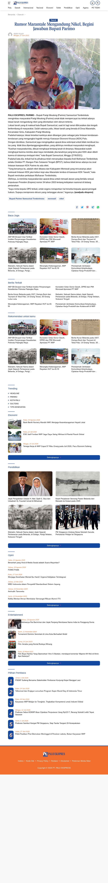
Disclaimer (65, 761)
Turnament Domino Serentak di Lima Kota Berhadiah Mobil (42, 634)
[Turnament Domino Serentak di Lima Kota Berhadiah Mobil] (12, 635)
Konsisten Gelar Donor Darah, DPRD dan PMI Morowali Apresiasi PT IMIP (52, 239)
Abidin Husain (19, 34)
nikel (61, 199)
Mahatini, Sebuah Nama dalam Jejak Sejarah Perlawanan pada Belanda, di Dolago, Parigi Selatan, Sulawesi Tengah (21, 268)
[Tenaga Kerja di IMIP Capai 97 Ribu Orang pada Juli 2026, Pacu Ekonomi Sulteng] (14, 448)
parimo (13, 397)
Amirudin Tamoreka (16, 591)
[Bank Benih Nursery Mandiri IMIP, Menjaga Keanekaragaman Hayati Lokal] (14, 424)
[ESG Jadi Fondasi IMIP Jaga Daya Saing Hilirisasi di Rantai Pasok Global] (14, 436)
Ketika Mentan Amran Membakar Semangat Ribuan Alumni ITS (34, 599)
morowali (52, 199)
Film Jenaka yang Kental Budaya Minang (35, 644)
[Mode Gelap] (92, 3)
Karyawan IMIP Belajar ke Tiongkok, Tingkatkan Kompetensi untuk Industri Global (49, 702)
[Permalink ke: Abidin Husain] (10, 34)
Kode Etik (30, 761)
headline (14, 393)
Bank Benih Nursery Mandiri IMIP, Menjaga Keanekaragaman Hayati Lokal (54, 422)
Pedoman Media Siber (81, 761)
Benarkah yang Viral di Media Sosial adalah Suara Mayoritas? (34, 563)
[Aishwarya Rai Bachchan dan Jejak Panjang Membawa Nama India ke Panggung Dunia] (14, 624)
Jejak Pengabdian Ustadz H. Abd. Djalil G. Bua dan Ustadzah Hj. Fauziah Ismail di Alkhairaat (29, 500)
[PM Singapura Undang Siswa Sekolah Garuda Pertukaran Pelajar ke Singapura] (78, 517)
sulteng (14, 404)
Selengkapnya (53, 457)
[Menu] (10, 3)
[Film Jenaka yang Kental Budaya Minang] (12, 645)
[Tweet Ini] (82, 207)
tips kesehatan (17, 407)
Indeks (20, 761)
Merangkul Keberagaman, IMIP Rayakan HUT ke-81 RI (53, 267)
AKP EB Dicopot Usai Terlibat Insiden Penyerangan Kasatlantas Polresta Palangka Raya (22, 239)
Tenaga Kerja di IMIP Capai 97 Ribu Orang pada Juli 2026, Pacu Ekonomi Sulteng (57, 446)
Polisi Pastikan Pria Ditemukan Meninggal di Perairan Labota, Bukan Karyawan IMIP (50, 734)
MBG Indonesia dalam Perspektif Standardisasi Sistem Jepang (34, 584)
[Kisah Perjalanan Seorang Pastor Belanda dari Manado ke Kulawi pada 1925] (78, 483)
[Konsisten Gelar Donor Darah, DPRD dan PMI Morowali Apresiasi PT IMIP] (54, 226)
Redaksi (54, 761)
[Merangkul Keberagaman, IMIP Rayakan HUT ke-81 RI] (54, 255)
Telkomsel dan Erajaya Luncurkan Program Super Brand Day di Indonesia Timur (48, 691)
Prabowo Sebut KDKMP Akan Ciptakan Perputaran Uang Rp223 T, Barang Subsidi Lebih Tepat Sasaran (54, 713)
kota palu (15, 400)
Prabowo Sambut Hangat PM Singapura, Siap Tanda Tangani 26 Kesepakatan (47, 723)
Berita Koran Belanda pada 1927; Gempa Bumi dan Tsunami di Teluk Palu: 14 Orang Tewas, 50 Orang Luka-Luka (85, 239)
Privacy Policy (42, 761)
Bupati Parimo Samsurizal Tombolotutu (26, 199)
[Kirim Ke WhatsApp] (98, 207)
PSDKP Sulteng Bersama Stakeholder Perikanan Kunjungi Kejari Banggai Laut (47, 680)
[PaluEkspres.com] (20, 3)
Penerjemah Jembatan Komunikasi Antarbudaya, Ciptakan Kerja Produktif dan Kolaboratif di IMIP (83, 268)
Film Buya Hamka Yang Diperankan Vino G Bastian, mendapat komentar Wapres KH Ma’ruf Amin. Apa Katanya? (58, 655)
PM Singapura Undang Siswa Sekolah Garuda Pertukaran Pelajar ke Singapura (75, 533)
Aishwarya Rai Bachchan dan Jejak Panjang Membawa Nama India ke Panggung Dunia (57, 622)
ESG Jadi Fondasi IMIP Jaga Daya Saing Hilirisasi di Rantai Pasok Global (53, 434)
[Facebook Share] (77, 207)
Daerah (53, 20)
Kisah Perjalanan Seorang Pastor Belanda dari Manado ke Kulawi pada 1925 (75, 500)
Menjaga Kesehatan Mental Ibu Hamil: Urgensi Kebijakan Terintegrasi (37, 577)
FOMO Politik (13, 570)
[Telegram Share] (93, 207)
